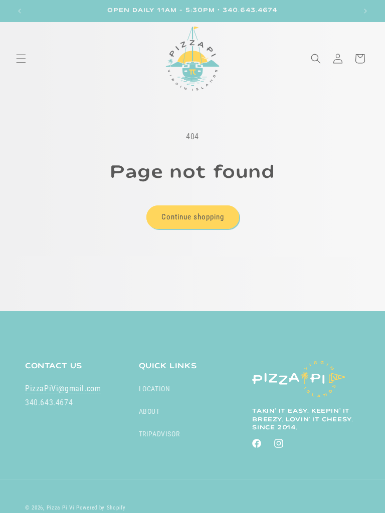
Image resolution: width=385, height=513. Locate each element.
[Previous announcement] (20, 11)
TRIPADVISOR (159, 434)
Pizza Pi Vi (61, 507)
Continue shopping (192, 216)
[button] (21, 59)
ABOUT (149, 411)
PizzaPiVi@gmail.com (63, 388)
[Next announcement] (365, 11)
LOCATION (154, 389)
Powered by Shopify (101, 507)
